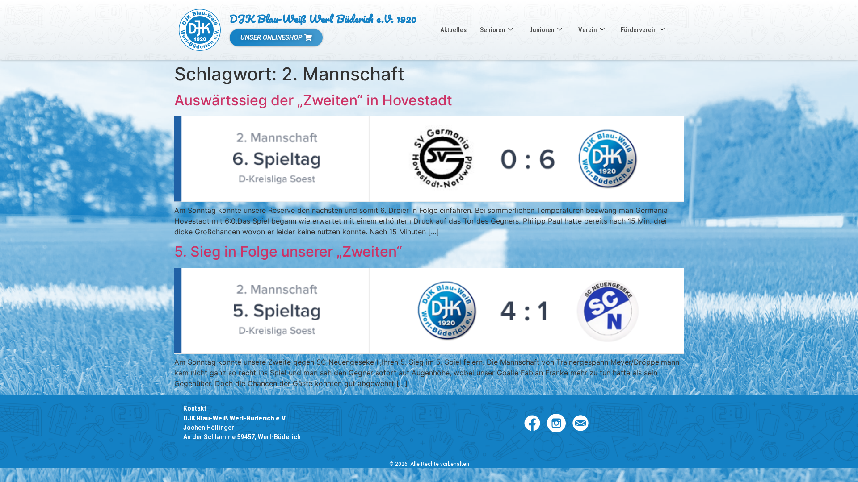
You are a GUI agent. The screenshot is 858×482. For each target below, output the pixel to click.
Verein (587, 30)
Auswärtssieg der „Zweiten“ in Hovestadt (313, 100)
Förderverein (639, 30)
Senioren (492, 30)
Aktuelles (453, 30)
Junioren (542, 30)
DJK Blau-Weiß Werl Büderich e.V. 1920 (323, 18)
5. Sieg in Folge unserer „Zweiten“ (288, 251)
